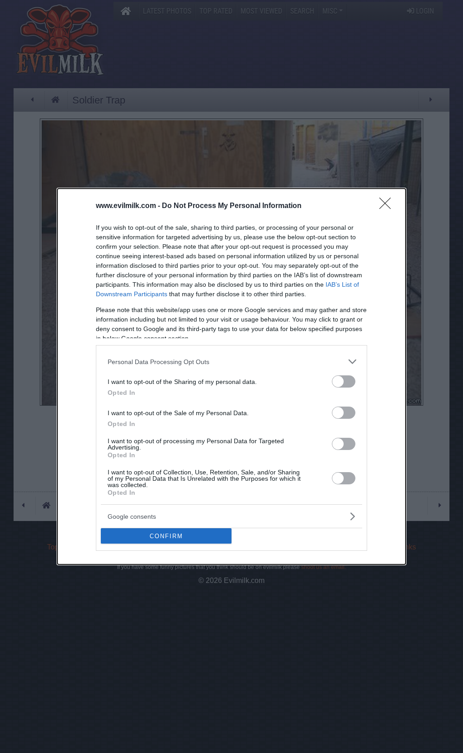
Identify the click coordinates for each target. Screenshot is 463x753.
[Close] (388, 206)
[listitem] (231, 361)
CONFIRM (166, 536)
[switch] (343, 381)
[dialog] (231, 376)
